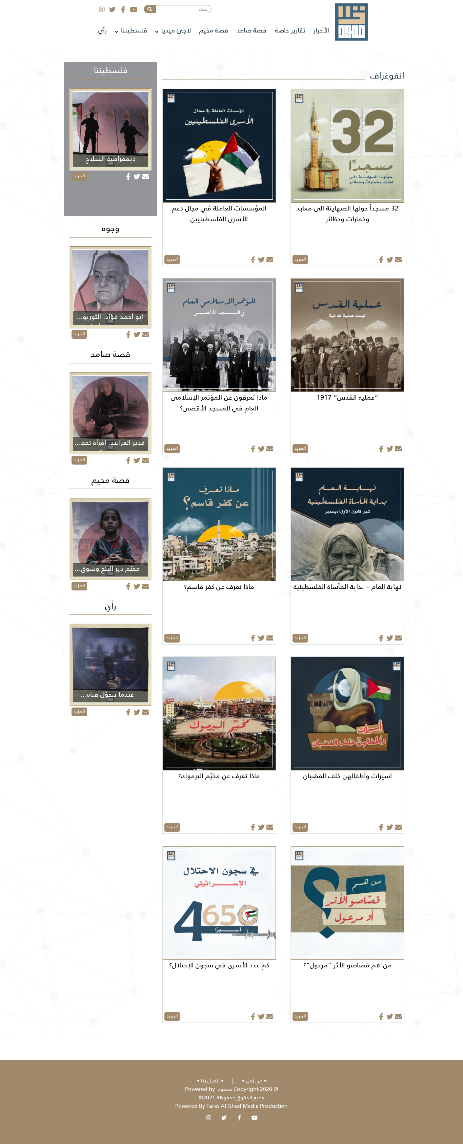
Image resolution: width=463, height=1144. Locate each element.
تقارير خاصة (290, 30)
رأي (102, 30)
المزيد (300, 259)
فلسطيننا (134, 30)
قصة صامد (251, 30)
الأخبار (321, 30)
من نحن (254, 1080)
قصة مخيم (213, 30)
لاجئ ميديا (176, 30)
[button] (150, 9)
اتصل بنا (210, 1080)
